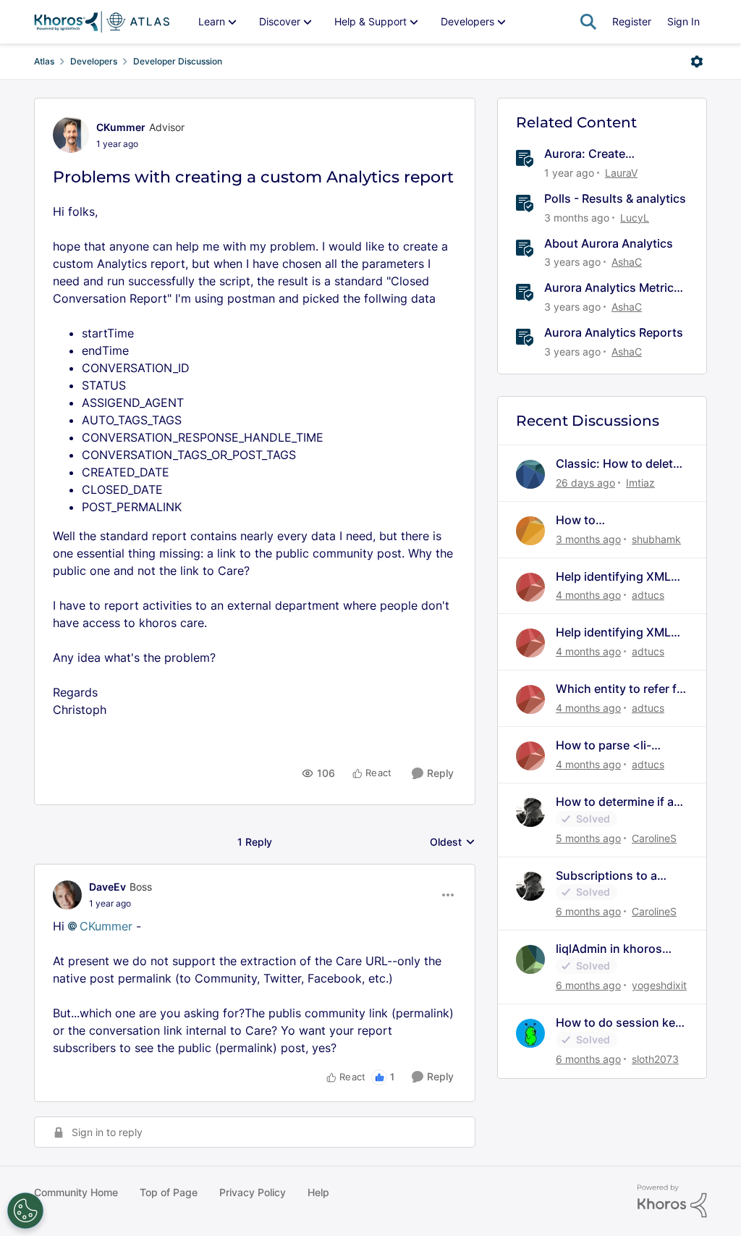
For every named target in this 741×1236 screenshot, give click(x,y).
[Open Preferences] (25, 1211)
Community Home (76, 1192)
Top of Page (169, 1192)
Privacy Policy (252, 1192)
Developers (93, 61)
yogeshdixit (659, 985)
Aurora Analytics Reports (613, 332)
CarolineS (654, 838)
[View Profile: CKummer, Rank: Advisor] (71, 135)
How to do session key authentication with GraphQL (619, 1022)
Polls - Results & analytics (615, 198)
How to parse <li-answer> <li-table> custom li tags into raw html (619, 745)
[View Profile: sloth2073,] (530, 1033)
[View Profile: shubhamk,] (530, 530)
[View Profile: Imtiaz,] (530, 474)
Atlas (44, 61)
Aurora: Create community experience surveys (607, 153)
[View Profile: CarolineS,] (530, 812)
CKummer (120, 127)
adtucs (648, 595)
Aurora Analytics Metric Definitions (609, 287)
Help (318, 1192)
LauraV (621, 173)
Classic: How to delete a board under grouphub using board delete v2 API (618, 463)
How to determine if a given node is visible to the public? (619, 802)
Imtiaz (640, 482)
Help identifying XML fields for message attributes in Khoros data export (613, 576)
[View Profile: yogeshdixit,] (530, 959)
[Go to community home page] (101, 22)
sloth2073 (655, 1059)
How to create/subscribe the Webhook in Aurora (613, 520)
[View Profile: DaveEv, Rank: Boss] (67, 894)
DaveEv (107, 886)
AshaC (626, 262)
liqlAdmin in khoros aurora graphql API (609, 949)
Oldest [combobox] (452, 842)
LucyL (634, 217)
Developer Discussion (177, 61)
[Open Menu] (697, 61)
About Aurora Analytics (608, 243)
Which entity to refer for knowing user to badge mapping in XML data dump (622, 689)
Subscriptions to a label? (606, 875)
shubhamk (656, 539)
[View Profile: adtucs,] (530, 587)
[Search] (588, 21)
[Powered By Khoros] (672, 1201)
